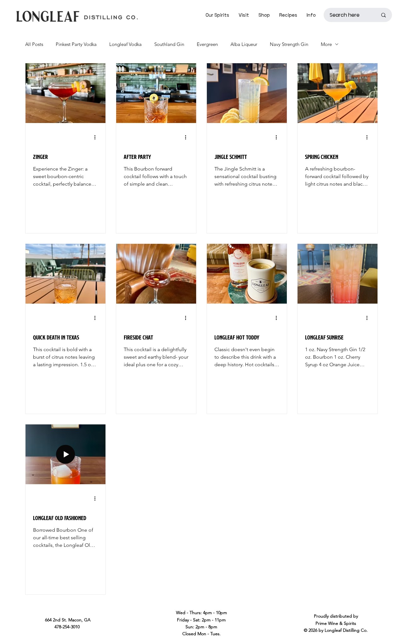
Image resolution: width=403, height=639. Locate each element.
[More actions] (97, 137)
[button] (244, 15)
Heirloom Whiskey (232, 325)
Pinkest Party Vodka (76, 44)
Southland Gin (169, 44)
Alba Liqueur (243, 44)
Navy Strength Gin (289, 44)
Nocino (131, 325)
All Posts (34, 44)
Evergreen (207, 44)
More (326, 44)
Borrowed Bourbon (52, 145)
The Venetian (46, 325)
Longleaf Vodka (125, 44)
